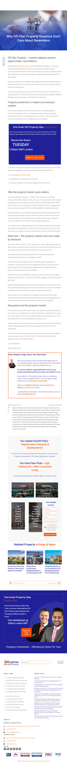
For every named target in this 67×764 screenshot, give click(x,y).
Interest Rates (45, 410)
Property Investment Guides (15, 702)
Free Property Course (13, 707)
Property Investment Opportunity (44, 419)
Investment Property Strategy (39, 412)
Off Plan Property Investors (41, 417)
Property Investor (25, 422)
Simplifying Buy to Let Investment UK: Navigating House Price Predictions (53, 563)
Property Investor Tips (51, 422)
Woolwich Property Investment (16, 691)
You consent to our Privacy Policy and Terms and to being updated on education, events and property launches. (51, 527)
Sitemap (47, 761)
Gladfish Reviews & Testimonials (16, 710)
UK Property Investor (44, 426)
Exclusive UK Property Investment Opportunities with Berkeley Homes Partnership (49, 708)
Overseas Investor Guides (15, 699)
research (33, 310)
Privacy (39, 761)
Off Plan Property (17, 57)
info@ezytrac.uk (12, 744)
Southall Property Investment (16, 689)
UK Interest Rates (48, 424)
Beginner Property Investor (19, 408)
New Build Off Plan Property (15, 704)
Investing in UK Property (24, 412)
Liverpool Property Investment (16, 686)
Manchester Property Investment (17, 680)
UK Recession (22, 429)
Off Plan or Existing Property (47, 415)
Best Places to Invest (47, 408)
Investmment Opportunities (19, 415)
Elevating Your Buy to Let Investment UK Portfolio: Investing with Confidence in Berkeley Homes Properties (49, 690)
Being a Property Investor (34, 408)
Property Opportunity (28, 424)
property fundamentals (22, 175)
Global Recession (36, 410)
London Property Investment (15, 678)
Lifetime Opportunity (33, 415)
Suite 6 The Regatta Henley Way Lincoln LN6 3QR (21, 738)
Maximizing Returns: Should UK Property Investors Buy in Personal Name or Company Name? (49, 712)
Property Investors (17, 424)
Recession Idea (39, 424)
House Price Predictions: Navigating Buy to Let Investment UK (34, 563)
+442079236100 (11, 729)
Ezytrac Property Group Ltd (29, 761)
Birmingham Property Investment (17, 683)
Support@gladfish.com (14, 732)
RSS (43, 761)
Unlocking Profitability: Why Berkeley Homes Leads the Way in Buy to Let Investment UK (49, 700)
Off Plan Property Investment (25, 417)
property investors (24, 66)
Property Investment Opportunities (25, 419)
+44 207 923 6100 (31, 336)
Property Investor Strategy (38, 422)
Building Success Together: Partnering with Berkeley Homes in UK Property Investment (49, 704)
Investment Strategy (52, 412)
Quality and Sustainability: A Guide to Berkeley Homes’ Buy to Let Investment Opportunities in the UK (49, 695)
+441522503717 (11, 741)
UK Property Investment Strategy (29, 426)
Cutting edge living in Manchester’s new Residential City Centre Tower (35, 516)
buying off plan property (24, 410)
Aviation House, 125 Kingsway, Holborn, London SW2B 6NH (24, 726)
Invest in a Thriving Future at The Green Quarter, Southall (16, 563)
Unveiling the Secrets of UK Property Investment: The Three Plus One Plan (49, 717)
